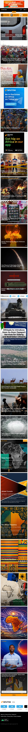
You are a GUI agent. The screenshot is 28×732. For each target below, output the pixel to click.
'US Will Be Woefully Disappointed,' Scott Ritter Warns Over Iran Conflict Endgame (13, 669)
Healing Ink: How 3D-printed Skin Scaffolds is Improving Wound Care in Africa (13, 531)
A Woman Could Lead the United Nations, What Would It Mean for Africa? (13, 562)
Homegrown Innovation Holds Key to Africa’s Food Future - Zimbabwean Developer (14, 468)
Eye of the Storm (14, 623)
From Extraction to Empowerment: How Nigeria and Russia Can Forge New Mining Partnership (12, 598)
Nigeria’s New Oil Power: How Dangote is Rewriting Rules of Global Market (12, 535)
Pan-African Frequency (14, 522)
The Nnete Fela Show (14, 556)
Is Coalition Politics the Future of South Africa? (11, 630)
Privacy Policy (10, 716)
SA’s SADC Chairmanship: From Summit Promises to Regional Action (12, 566)
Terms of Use (8, 714)
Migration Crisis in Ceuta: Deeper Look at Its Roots (12, 661)
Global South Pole (14, 455)
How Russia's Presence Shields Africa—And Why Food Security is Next (13, 602)
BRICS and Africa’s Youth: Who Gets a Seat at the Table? (13, 569)
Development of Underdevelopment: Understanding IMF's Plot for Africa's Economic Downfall (12, 494)
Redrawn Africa (14, 589)
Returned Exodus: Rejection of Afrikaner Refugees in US (13, 635)
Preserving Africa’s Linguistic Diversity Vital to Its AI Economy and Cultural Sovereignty (12, 498)
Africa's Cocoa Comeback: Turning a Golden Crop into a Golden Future (13, 527)
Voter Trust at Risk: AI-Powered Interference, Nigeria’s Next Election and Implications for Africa (13, 501)
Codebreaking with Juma (14, 656)
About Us (3, 714)
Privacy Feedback (17, 716)
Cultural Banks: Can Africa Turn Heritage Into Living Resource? (12, 461)
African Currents (14, 489)
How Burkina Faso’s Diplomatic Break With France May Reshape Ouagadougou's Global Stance (13, 665)
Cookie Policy (4, 716)
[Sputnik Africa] (4, 10)
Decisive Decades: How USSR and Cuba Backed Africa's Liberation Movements (13, 594)
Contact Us (13, 714)
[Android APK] (4, 720)
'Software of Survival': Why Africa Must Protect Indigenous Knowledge (11, 464)
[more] (26, 39)
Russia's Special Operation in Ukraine (10, 178)
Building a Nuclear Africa (6, 633)
